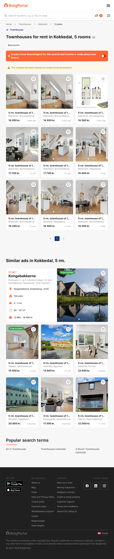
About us (35, 482)
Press (34, 492)
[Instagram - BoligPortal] (104, 486)
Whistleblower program (42, 511)
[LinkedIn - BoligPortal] (95, 486)
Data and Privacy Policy (43, 497)
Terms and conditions (67, 506)
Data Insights (37, 525)
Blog (33, 487)
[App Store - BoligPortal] (14, 489)
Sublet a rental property (68, 497)
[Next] (63, 238)
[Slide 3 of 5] (22, 159)
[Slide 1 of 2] (56, 106)
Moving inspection (66, 487)
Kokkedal (42, 24)
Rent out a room (64, 482)
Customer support (66, 501)
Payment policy (38, 506)
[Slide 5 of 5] (26, 159)
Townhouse (16, 29)
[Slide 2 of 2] (58, 106)
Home (9, 24)
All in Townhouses (16, 448)
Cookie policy (38, 501)
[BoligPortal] (15, 5)
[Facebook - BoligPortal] (87, 486)
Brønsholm (14, 45)
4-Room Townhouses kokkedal (87, 450)
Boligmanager (38, 521)
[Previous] (50, 238)
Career (34, 516)
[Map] (109, 16)
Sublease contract (66, 492)
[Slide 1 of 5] (18, 159)
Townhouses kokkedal (53, 448)
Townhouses (25, 24)
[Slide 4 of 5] (24, 159)
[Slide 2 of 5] (20, 159)
